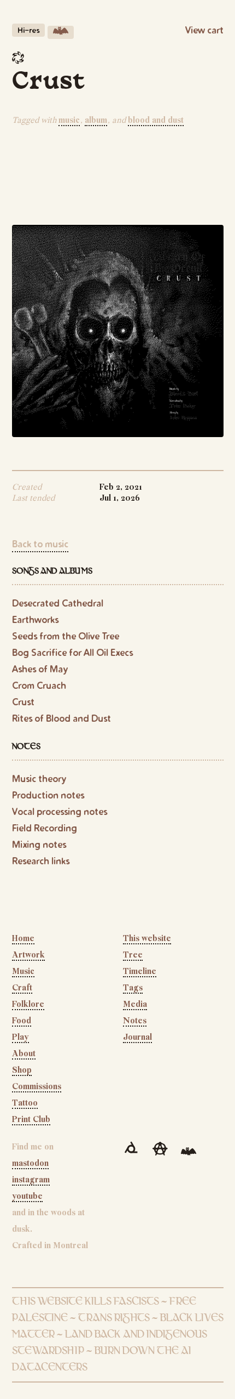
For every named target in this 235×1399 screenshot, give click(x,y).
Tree (133, 955)
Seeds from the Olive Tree (65, 636)
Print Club (31, 1119)
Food (21, 1021)
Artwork (28, 955)
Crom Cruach (39, 685)
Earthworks (35, 619)
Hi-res (28, 30)
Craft (22, 988)
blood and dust (156, 120)
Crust (23, 701)
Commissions (36, 1087)
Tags (133, 988)
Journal (137, 1037)
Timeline (139, 971)
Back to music (40, 544)
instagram (31, 1180)
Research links (40, 860)
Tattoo (25, 1103)
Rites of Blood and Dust (61, 718)
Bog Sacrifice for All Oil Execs (72, 652)
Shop (22, 1070)
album (96, 120)
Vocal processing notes (59, 811)
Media (135, 1004)
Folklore (28, 1004)
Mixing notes (39, 844)
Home (23, 938)
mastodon (30, 1163)
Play (20, 1037)
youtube (27, 1196)
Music (23, 971)
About (24, 1054)
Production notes (48, 795)
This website (147, 938)
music (69, 120)
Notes (134, 1021)
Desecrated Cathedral (57, 603)
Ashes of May (40, 669)
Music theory (39, 778)
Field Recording (44, 828)
